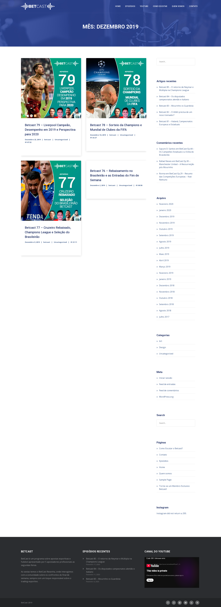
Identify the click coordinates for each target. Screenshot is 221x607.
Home (118, 6)
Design (162, 347)
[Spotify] (180, 603)
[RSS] (191, 603)
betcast (47, 139)
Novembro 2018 (167, 291)
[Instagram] (174, 603)
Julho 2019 (164, 247)
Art (160, 341)
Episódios (130, 6)
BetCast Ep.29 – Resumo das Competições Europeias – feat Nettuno (175, 176)
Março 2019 (164, 266)
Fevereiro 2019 (166, 273)
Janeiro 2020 (165, 210)
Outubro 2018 (166, 298)
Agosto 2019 (165, 241)
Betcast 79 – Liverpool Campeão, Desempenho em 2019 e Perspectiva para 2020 (50, 129)
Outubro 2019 (166, 229)
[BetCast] (38, 6)
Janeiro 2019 (165, 279)
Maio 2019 (164, 254)
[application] (172, 572)
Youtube (144, 6)
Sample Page (165, 479)
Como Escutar (160, 6)
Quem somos (178, 6)
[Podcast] (197, 603)
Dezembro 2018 (166, 285)
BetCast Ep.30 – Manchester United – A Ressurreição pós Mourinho (176, 164)
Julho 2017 (164, 316)
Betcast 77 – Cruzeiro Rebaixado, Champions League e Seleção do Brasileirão (48, 232)
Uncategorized (61, 139)
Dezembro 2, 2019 (97, 185)
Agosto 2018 (165, 310)
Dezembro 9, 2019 (32, 242)
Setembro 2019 (166, 235)
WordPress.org (166, 396)
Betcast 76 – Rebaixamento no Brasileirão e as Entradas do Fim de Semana (114, 175)
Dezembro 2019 (166, 216)
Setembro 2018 (166, 304)
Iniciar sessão (165, 378)
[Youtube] (186, 603)
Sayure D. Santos (167, 148)
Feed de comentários (169, 390)
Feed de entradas (167, 384)
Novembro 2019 (167, 222)
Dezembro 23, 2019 (33, 139)
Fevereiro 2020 (166, 204)
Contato (193, 6)
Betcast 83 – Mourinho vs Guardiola (176, 105)
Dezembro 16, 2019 (98, 135)
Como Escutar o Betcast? (171, 448)
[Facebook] (168, 603)
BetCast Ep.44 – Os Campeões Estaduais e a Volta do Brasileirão (176, 151)
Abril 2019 (164, 260)
